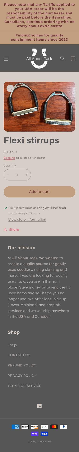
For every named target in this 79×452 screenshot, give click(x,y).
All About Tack (43, 442)
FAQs (12, 345)
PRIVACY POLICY (22, 376)
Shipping (9, 158)
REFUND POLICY (22, 365)
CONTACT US (19, 355)
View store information (27, 219)
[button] (6, 58)
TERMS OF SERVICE (24, 386)
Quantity (10, 165)
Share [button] (14, 229)
